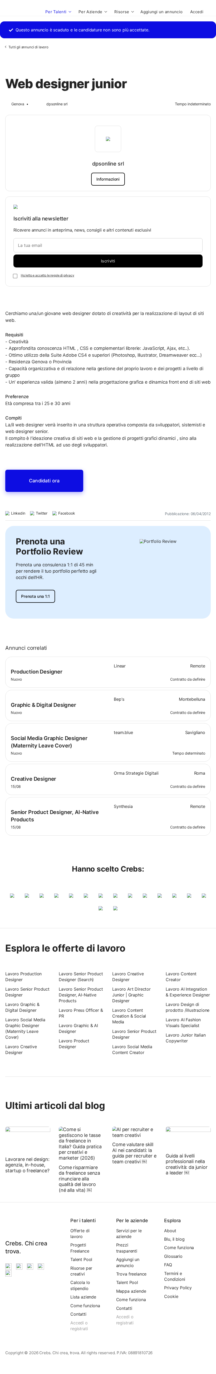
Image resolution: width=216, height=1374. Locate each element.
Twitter (41, 513)
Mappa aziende (131, 1291)
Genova (17, 104)
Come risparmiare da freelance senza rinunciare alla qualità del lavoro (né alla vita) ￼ (79, 1179)
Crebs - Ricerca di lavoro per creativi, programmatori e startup (11, 1224)
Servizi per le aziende (129, 1233)
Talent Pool (81, 1259)
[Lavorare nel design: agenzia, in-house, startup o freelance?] (27, 1140)
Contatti (78, 1314)
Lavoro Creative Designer (21, 1049)
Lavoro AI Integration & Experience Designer (188, 991)
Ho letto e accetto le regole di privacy (47, 275)
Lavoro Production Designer (23, 976)
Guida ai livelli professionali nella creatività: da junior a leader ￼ (187, 1164)
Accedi (196, 11)
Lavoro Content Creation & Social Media (129, 1016)
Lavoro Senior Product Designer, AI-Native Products (81, 994)
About (170, 1230)
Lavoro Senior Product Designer (27, 991)
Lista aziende (83, 1297)
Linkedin (17, 513)
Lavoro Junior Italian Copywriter (186, 1037)
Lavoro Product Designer (74, 1043)
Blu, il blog (174, 1239)
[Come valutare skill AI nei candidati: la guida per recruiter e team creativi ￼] (134, 1132)
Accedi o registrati (79, 1325)
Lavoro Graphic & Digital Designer (22, 1007)
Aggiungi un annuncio (161, 11)
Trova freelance (131, 1274)
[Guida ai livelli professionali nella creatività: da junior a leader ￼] (188, 1138)
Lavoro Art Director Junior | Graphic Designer (131, 994)
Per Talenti (55, 11)
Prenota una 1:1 (35, 596)
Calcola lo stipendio (80, 1285)
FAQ (168, 1264)
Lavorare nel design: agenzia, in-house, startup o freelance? (27, 1164)
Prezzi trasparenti (126, 1247)
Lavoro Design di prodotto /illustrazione (187, 1007)
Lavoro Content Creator (181, 976)
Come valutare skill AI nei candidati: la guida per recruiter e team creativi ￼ (134, 1153)
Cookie (171, 1296)
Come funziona (85, 1305)
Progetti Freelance (79, 1247)
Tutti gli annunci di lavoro (28, 47)
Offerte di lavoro (79, 1233)
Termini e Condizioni (174, 1276)
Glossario (173, 1256)
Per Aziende (90, 11)
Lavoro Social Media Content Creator (132, 1049)
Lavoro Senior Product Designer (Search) (81, 976)
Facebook (66, 513)
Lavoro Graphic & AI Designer (78, 1028)
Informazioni (108, 179)
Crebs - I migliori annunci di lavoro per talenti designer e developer (20, 11)
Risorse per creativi (81, 1271)
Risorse (121, 11)
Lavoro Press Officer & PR (81, 1013)
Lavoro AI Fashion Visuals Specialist (183, 1022)
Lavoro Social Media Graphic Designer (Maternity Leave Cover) (25, 1028)
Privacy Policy (178, 1287)
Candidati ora (44, 480)
